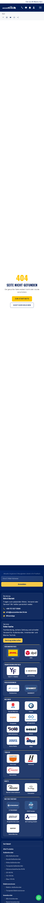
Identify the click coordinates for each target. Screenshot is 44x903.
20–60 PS (9, 872)
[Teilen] (17, 17)
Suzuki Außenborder (13, 859)
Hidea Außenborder (13, 862)
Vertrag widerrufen (13, 640)
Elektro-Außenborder (13, 887)
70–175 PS (9, 876)
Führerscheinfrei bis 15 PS (15, 869)
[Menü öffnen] (40, 7)
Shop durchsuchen (22, 305)
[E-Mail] (26, 7)
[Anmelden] (34, 7)
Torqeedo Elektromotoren (15, 890)
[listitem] (3, 17)
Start (3, 14)
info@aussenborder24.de (16, 612)
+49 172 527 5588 (13, 609)
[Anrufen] (22, 7)
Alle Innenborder (12, 899)
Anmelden (22, 584)
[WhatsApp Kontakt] (39, 898)
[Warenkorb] (30, 7)
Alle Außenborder (12, 856)
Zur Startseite (22, 299)
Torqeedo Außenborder (14, 866)
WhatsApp (10, 616)
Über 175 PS (10, 879)
